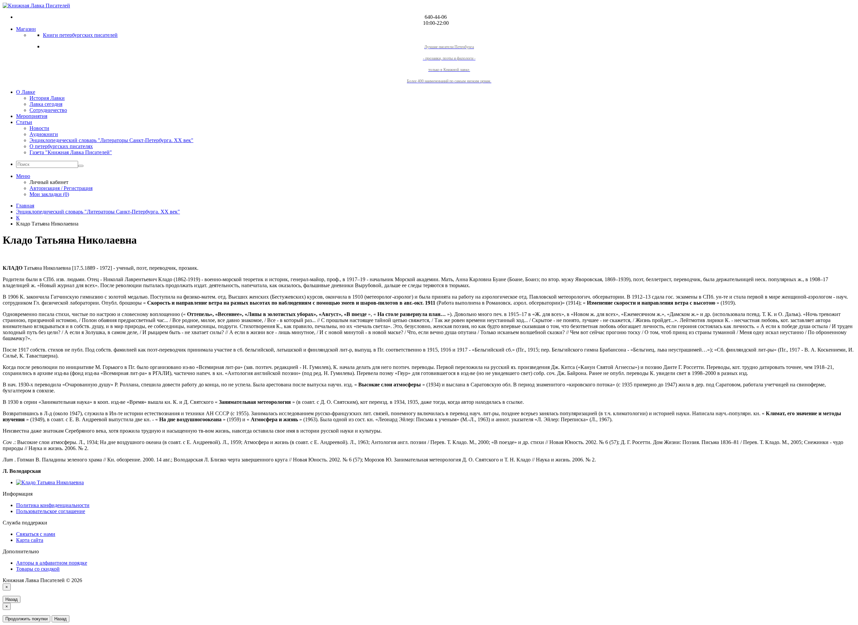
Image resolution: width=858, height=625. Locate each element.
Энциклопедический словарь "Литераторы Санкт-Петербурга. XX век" (111, 140)
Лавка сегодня (45, 104)
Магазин (26, 29)
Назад (11, 599)
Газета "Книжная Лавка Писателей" (70, 152)
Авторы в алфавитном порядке (51, 563)
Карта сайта (29, 540)
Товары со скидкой (38, 569)
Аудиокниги (43, 134)
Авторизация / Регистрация (61, 188)
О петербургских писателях (61, 146)
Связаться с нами (35, 534)
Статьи (24, 122)
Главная (25, 205)
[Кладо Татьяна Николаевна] (50, 482)
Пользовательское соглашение (50, 511)
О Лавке (25, 92)
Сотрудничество (48, 110)
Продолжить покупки (26, 618)
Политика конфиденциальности (52, 505)
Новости (39, 128)
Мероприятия (31, 116)
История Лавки (47, 98)
